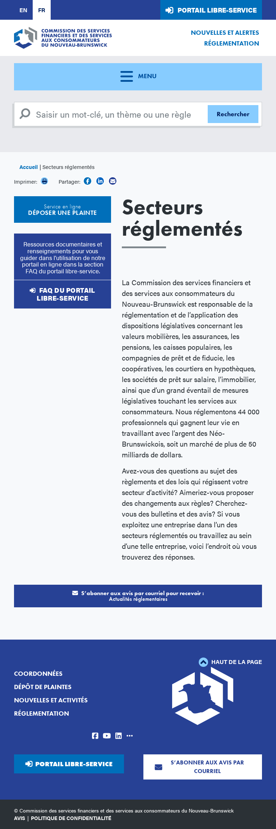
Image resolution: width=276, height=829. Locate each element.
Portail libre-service (217, 9)
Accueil (28, 166)
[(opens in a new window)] (87, 180)
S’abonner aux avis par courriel (207, 767)
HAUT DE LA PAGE (236, 662)
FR (41, 10)
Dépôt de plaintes (43, 687)
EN (23, 10)
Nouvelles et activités (51, 700)
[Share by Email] (112, 180)
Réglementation (231, 43)
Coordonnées (38, 673)
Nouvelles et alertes (225, 32)
